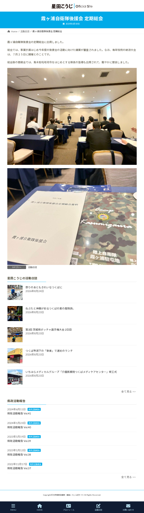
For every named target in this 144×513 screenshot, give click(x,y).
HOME (40, 510)
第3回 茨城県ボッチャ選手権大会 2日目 (49, 329)
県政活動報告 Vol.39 (19, 440)
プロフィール (68, 510)
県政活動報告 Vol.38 (19, 454)
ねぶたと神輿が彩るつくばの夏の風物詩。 (50, 308)
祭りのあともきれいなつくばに (44, 287)
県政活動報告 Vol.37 (19, 468)
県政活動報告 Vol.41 (19, 413)
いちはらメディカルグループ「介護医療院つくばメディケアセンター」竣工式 (71, 371)
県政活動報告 (34, 409)
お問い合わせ (128, 510)
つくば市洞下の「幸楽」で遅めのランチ (49, 350)
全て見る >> (128, 391)
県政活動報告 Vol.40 (19, 427)
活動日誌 (32, 267)
